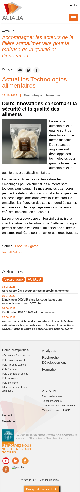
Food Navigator (26, 246)
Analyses (49, 351)
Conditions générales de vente (59, 405)
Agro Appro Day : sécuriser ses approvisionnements (35, 290)
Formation (49, 369)
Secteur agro (13, 279)
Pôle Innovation (10, 378)
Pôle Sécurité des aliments (17, 355)
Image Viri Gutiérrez (12, 252)
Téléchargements (52, 401)
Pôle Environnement (13, 360)
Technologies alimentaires (42, 95)
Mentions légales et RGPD (57, 410)
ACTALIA (34, 279)
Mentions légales (49, 480)
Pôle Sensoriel (10, 382)
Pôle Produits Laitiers (14, 364)
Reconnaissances (52, 396)
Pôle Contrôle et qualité (15, 373)
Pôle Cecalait (9, 369)
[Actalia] (12, 10)
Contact (7, 415)
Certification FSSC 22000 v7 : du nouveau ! (29, 312)
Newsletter (9, 421)
